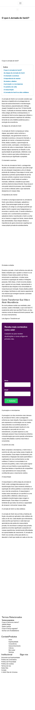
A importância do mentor (12, 78)
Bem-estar (12, 650)
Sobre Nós (4, 668)
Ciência (11, 648)
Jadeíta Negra (6, 624)
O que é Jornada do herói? (13, 70)
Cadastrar (11, 401)
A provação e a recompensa (13, 84)
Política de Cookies (7, 664)
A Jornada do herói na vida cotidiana (16, 92)
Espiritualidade (13, 642)
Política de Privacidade (8, 662)
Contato (3, 670)
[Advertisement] (17, 41)
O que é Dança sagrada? (10, 628)
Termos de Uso (6, 666)
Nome (6, 381)
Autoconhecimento (15, 646)
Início (10, 640)
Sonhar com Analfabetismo (10, 631)
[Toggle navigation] (20, 3)
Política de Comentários (9, 660)
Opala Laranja (6, 626)
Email (6, 390)
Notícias (11, 652)
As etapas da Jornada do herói (14, 73)
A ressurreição (9, 90)
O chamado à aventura (11, 76)
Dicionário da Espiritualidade (10, 657)
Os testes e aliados (10, 81)
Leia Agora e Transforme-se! (11, 318)
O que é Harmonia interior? (10, 622)
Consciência (13, 644)
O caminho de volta (10, 87)
